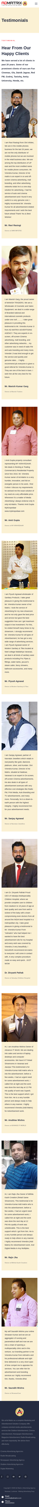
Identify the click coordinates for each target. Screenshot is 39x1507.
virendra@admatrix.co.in (13, 1498)
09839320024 (9, 1503)
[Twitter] (19, 1476)
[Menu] (36, 3)
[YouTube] (13, 1476)
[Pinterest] (25, 1476)
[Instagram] (7, 1476)
